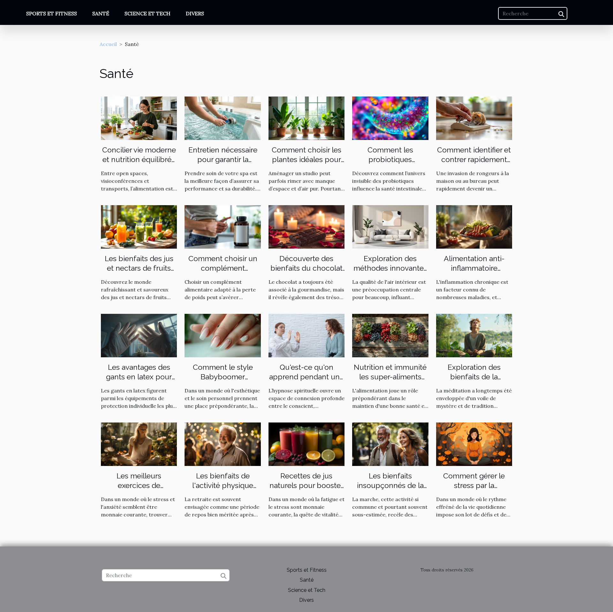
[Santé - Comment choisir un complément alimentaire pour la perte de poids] (223, 226)
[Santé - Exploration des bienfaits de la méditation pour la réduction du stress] (474, 335)
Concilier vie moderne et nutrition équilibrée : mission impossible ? (139, 159)
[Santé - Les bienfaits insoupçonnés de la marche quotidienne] (390, 443)
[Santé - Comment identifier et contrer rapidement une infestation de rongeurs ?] (474, 117)
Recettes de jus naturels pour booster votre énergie (306, 485)
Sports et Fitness (51, 13)
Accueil (108, 44)
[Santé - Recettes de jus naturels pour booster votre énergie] (306, 443)
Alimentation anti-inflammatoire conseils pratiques (474, 268)
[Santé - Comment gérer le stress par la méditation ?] (474, 443)
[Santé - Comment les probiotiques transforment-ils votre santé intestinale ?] (390, 117)
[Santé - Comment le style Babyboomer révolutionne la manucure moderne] (223, 335)
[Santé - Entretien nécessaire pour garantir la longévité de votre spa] (223, 117)
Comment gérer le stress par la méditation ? (474, 485)
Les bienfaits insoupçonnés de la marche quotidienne (390, 485)
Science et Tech (147, 13)
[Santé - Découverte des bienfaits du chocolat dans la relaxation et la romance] (306, 226)
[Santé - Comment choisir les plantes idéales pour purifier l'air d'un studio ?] (306, 117)
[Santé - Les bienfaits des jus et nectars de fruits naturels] (139, 226)
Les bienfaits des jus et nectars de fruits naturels (139, 268)
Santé (100, 13)
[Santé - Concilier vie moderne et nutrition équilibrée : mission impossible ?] (139, 117)
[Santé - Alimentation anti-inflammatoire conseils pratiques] (474, 226)
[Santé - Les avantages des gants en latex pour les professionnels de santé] (139, 335)
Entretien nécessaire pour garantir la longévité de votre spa (223, 159)
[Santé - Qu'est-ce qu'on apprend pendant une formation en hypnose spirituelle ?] (306, 335)
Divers (195, 13)
